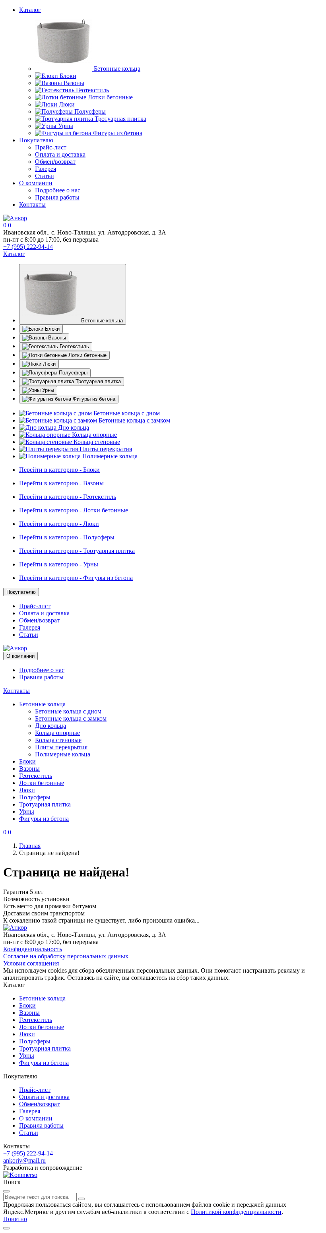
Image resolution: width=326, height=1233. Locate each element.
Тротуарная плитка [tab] (97, 381)
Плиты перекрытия (105, 449)
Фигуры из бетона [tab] (93, 399)
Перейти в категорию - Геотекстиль (67, 496)
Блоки (67, 75)
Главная (30, 845)
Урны (64, 125)
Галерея (45, 168)
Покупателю (36, 140)
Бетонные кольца (116, 68)
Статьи (44, 176)
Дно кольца (72, 427)
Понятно (15, 1219)
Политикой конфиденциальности (236, 1211)
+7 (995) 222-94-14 (28, 246)
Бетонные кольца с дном (126, 413)
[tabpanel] (163, 435)
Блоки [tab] (51, 329)
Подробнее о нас (57, 190)
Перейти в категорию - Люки (59, 523)
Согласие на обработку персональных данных (65, 956)
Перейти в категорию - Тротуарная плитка (77, 550)
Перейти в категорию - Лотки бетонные (73, 510)
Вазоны (73, 82)
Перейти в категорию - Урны (58, 564)
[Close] (6, 1191)
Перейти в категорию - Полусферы (66, 537)
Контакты (32, 204)
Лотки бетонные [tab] (87, 355)
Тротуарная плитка (119, 118)
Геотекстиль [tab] (73, 346)
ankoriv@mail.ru (24, 1160)
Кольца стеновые (96, 441)
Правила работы (57, 197)
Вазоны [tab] (56, 338)
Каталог (30, 9)
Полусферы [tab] (72, 373)
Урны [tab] (47, 390)
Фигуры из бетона (116, 133)
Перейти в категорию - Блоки (59, 469)
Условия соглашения (31, 963)
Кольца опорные (93, 434)
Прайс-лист (50, 147)
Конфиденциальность (32, 949)
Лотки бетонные (109, 97)
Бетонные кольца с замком (133, 420)
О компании (35, 183)
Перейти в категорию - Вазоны (61, 483)
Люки (66, 104)
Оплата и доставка (60, 154)
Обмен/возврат (55, 161)
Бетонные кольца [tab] (101, 321)
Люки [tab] (48, 364)
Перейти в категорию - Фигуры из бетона (76, 577)
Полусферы (89, 111)
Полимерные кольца (109, 456)
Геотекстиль (91, 90)
